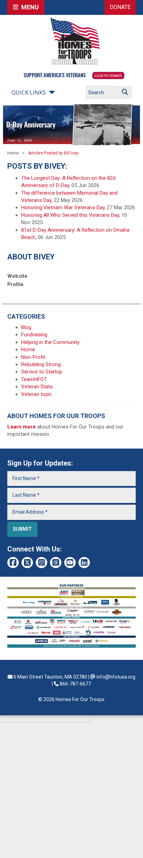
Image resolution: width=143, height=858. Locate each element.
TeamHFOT (34, 379)
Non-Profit (33, 357)
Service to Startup (41, 372)
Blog (26, 327)
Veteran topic (36, 394)
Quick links (28, 92)
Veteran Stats (37, 386)
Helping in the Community (50, 342)
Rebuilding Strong (41, 364)
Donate (120, 7)
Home (13, 153)
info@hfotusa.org (115, 677)
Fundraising (34, 334)
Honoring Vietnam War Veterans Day (62, 207)
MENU (28, 7)
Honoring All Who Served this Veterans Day (70, 215)
